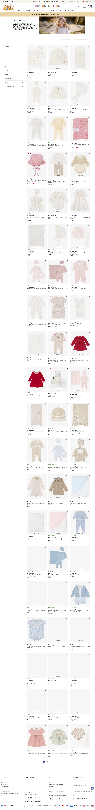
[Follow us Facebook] (2, 806)
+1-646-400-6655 (31, 792)
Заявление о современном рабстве (56, 791)
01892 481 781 (37, 797)
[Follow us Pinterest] (8, 806)
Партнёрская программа (54, 788)
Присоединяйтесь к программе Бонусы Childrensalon (84, 795)
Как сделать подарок (5, 791)
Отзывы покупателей (5, 788)
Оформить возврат (5, 782)
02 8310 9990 (33, 790)
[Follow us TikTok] (12, 806)
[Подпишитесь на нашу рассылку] (92, 788)
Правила (39, 805)
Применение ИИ (53, 805)
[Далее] (51, 761)
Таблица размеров (5, 786)
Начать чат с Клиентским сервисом (32, 781)
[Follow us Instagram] (5, 806)
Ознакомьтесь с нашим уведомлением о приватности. (83, 791)
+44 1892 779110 (36, 794)
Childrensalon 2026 (25, 805)
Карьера (51, 786)
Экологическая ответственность (56, 784)
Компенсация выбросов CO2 (9, 793)
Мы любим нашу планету (81, 798)
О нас (50, 782)
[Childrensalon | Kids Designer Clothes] (8, 7)
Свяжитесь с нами (5, 780)
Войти (13, 1)
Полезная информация (6, 789)
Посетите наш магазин (54, 780)
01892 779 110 (35, 789)
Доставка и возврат (5, 784)
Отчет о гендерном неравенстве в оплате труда (59, 789)
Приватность (45, 805)
